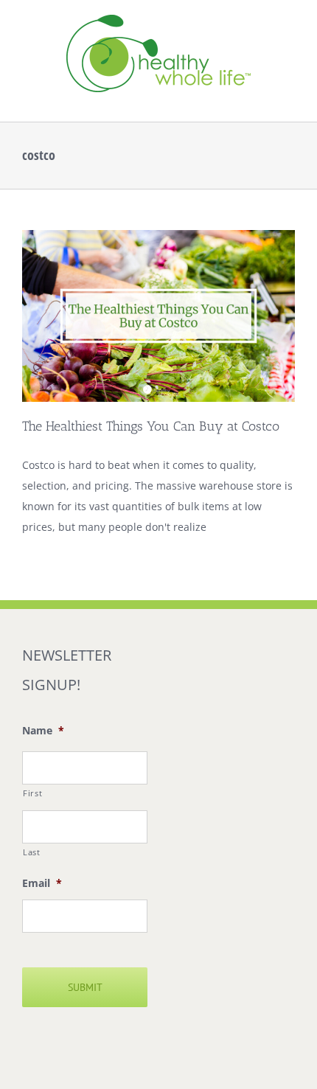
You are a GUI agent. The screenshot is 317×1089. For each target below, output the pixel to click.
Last (32, 851)
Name (43, 730)
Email (42, 883)
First (32, 793)
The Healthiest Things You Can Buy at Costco (150, 426)
